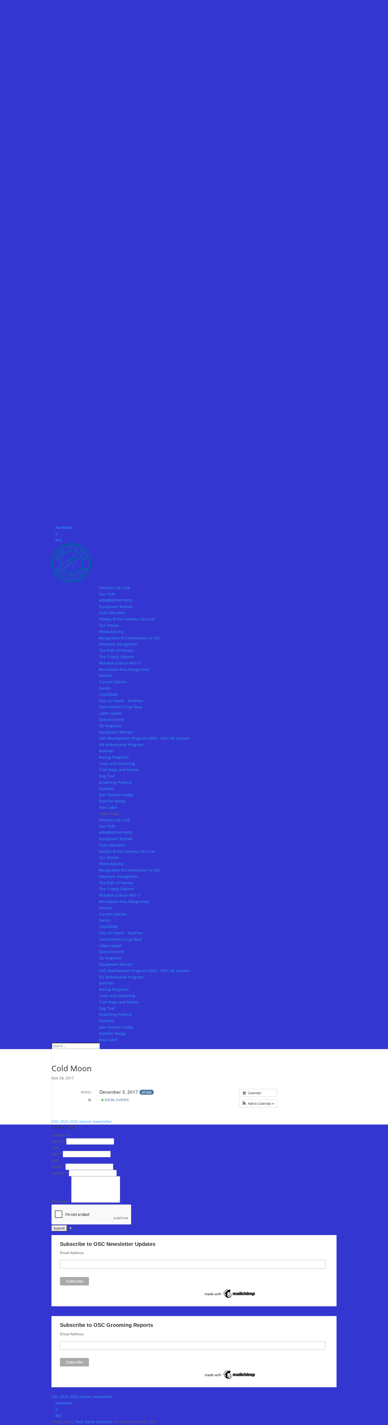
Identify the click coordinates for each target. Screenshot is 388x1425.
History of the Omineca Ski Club (127, 618)
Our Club (107, 593)
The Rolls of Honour (116, 650)
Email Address (72, 1253)
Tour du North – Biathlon (121, 700)
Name (58, 1141)
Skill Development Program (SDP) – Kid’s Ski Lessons (144, 738)
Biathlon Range (112, 801)
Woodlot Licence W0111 (120, 663)
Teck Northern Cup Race (120, 706)
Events (105, 688)
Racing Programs (114, 757)
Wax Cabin (108, 807)
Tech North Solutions (93, 1421)
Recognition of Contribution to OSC (130, 637)
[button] (258, 1103)
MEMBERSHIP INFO (116, 600)
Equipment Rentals (116, 606)
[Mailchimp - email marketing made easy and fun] (230, 1298)
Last (56, 1153)
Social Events (116, 1100)
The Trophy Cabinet (116, 656)
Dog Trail (107, 775)
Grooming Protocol (115, 782)
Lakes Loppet (110, 713)
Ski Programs (110, 725)
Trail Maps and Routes (119, 769)
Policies (105, 675)
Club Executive (112, 612)
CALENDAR (108, 694)
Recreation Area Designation (124, 669)
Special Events (111, 719)
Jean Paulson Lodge (116, 794)
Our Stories (109, 625)
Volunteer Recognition (118, 644)
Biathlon (106, 750)
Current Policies (113, 681)
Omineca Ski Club (114, 587)
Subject (59, 1172)
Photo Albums (111, 631)
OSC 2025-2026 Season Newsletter (81, 1121)
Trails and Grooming (117, 763)
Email (57, 1166)
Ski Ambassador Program (121, 744)
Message (60, 1201)
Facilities (106, 788)
